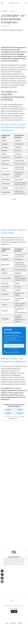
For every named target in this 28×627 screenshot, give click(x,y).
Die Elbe (19, 409)
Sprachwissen (4, 11)
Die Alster (8, 409)
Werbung (19, 623)
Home (7, 623)
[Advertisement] (14, 214)
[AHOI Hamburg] (14, 3)
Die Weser (19, 413)
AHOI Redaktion (5, 26)
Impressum (13, 623)
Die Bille (8, 413)
